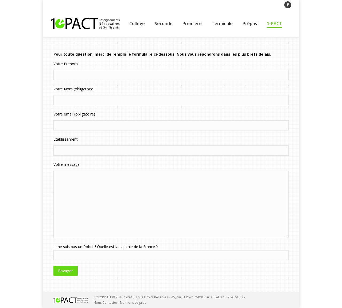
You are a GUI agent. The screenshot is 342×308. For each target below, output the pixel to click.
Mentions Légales (133, 302)
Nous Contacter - (107, 302)
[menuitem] (137, 23)
